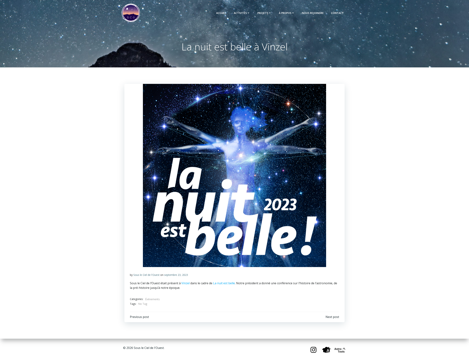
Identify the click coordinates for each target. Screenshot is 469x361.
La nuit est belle (224, 283)
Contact (337, 13)
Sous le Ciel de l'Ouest (146, 275)
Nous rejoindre (313, 13)
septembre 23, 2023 (176, 275)
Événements (152, 299)
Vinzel (185, 283)
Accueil (221, 13)
